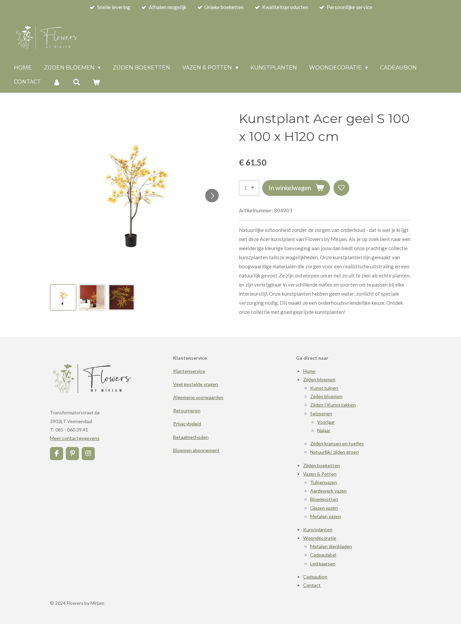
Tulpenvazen (323, 482)
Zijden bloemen (319, 379)
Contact (312, 585)
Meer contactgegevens (75, 438)
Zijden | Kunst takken (333, 405)
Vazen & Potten (319, 474)
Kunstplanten (317, 529)
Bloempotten (324, 499)
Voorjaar (326, 422)
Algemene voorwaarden (198, 397)
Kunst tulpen (324, 388)
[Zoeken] (76, 82)
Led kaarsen (322, 563)
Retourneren (186, 410)
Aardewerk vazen (328, 491)
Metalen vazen (325, 516)
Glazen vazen (324, 508)
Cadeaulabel (323, 555)
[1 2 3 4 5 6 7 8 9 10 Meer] (249, 188)
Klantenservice (189, 371)
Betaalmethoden (191, 437)
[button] (63, 297)
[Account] (57, 82)
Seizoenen (321, 413)
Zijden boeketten (321, 465)
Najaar (323, 430)
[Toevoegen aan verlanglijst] (341, 188)
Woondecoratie (319, 538)
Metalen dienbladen (331, 546)
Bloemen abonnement (196, 450)
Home (309, 371)
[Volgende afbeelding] (212, 195)
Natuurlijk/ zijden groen (334, 452)
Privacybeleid (187, 423)
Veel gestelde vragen (195, 384)
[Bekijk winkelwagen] (96, 82)
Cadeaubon (315, 577)
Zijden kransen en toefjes (337, 443)
